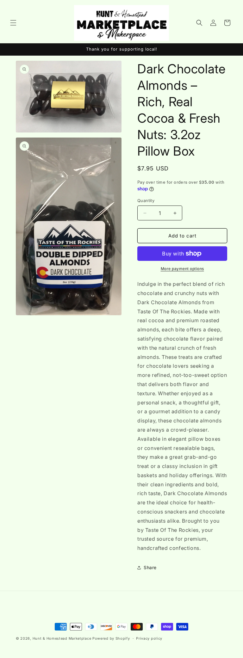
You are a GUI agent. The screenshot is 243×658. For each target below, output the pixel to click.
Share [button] (150, 567)
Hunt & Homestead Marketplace (62, 638)
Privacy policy (149, 638)
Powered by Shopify (111, 638)
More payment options (182, 268)
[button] (13, 23)
